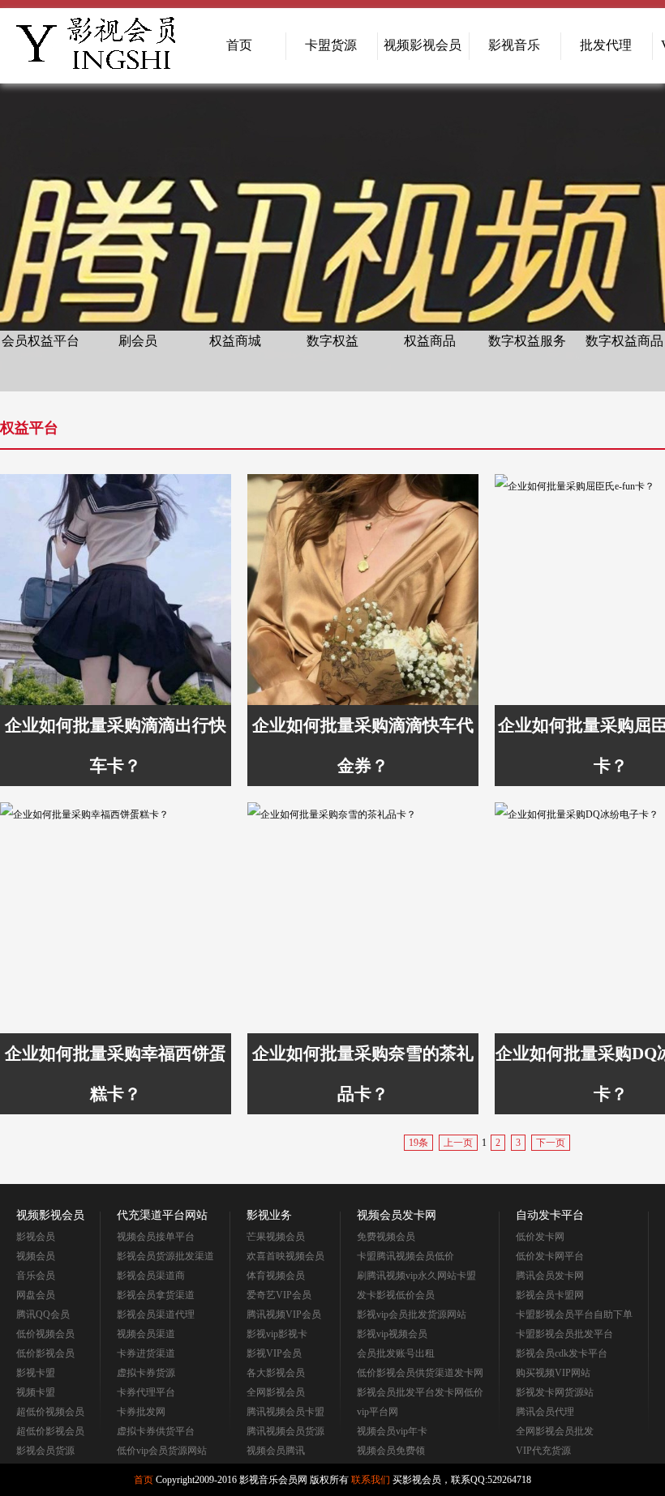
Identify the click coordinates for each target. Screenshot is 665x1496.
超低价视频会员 (50, 1411)
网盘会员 (35, 1295)
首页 (239, 45)
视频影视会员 (422, 45)
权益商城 (235, 341)
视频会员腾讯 (276, 1450)
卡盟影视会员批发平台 (564, 1334)
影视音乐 (514, 45)
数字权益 (332, 341)
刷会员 (137, 341)
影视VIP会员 (274, 1353)
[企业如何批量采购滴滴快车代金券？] (362, 589)
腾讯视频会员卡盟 (285, 1411)
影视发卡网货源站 (555, 1392)
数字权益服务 (527, 341)
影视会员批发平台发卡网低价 (420, 1392)
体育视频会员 (276, 1275)
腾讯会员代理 (545, 1411)
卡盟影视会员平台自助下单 (574, 1314)
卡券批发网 (141, 1411)
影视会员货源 (45, 1450)
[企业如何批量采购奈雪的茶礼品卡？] (362, 917)
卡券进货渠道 (146, 1353)
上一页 (458, 1142)
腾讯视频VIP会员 (284, 1314)
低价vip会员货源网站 (162, 1450)
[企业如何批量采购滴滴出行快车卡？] (115, 589)
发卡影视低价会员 (396, 1295)
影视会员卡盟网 (550, 1295)
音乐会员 (35, 1275)
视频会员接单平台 (156, 1236)
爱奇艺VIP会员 (279, 1295)
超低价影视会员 (50, 1431)
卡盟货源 (331, 45)
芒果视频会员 (276, 1236)
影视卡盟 (35, 1372)
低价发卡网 (540, 1236)
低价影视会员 (45, 1353)
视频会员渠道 (146, 1334)
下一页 (550, 1142)
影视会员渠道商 (151, 1275)
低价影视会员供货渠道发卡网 (420, 1372)
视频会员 (35, 1256)
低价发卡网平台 (550, 1256)
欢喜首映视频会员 (285, 1256)
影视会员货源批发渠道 (165, 1256)
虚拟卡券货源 (146, 1372)
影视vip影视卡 (277, 1334)
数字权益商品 (624, 341)
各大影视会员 (276, 1372)
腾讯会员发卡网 (550, 1275)
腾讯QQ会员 (43, 1314)
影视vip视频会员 (392, 1334)
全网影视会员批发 (555, 1431)
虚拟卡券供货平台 (156, 1431)
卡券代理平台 (146, 1392)
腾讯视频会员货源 (285, 1431)
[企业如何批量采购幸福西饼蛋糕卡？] (115, 917)
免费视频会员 (386, 1236)
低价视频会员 (45, 1334)
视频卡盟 (35, 1392)
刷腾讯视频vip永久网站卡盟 (416, 1275)
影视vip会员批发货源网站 (411, 1314)
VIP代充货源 (543, 1450)
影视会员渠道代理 (156, 1314)
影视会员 (35, 1236)
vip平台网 (377, 1411)
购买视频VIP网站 (553, 1372)
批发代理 (606, 45)
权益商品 (430, 341)
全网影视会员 (276, 1392)
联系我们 (370, 1479)
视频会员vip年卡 (392, 1431)
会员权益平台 (40, 341)
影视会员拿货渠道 (156, 1295)
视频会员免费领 (391, 1450)
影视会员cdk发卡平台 (561, 1353)
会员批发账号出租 (396, 1353)
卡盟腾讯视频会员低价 (405, 1256)
